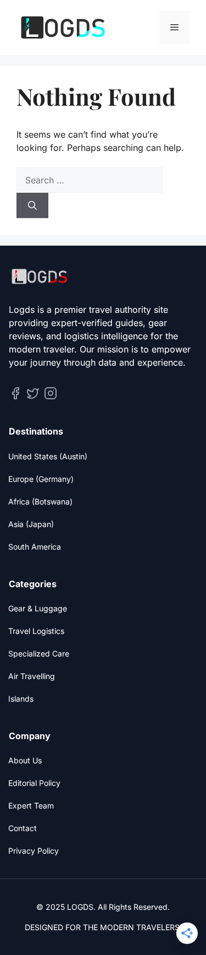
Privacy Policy (33, 850)
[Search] (32, 205)
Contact (22, 828)
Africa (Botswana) (40, 501)
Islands (21, 698)
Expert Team (31, 805)
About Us (25, 760)
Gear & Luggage (37, 608)
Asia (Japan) (31, 524)
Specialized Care (38, 653)
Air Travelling (31, 676)
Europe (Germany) (41, 479)
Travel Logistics (36, 631)
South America (34, 546)
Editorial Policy (34, 783)
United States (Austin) (47, 456)
